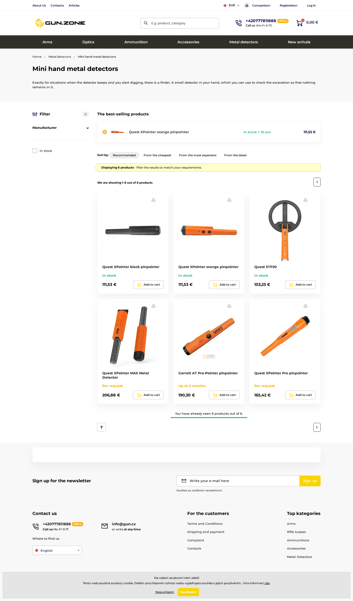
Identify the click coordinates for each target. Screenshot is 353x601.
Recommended (124, 155)
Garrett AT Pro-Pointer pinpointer (208, 373)
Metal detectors (60, 56)
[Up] (101, 427)
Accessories (296, 548)
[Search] (145, 23)
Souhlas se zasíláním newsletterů (199, 490)
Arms (291, 524)
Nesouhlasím (164, 592)
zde (267, 583)
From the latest (235, 155)
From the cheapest (157, 155)
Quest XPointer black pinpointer (130, 267)
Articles (74, 5)
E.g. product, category (168, 23)
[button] (153, 200)
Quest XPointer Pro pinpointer (281, 373)
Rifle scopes (296, 532)
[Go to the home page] (60, 23)
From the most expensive (197, 155)
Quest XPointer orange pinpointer (159, 132)
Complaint (195, 540)
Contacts (57, 5)
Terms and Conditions (205, 524)
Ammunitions (298, 540)
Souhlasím (188, 592)
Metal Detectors (299, 557)
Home (37, 56)
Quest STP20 (265, 267)
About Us (39, 5)
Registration (288, 5)
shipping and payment (205, 532)
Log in (311, 5)
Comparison (261, 5)
